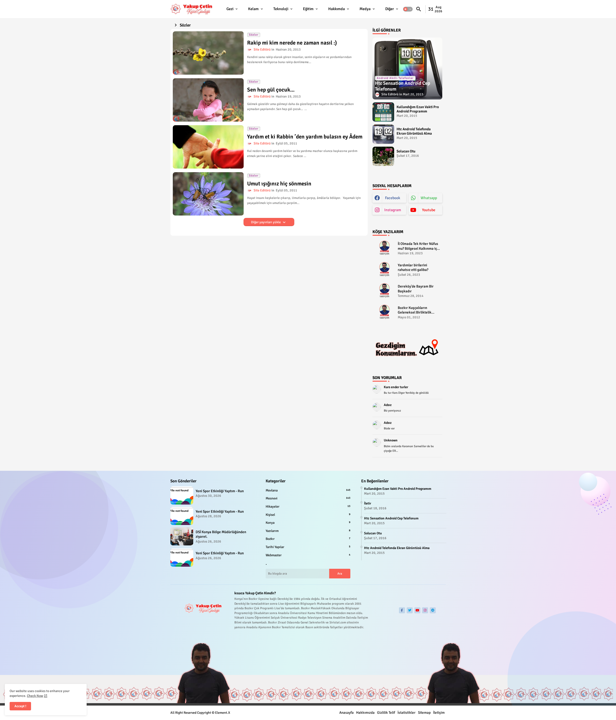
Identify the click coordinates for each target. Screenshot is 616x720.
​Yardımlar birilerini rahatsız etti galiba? (413, 267)
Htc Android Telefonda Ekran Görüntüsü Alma (414, 131)
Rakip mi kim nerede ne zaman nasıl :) (292, 42)
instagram (392, 210)
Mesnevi (308, 498)
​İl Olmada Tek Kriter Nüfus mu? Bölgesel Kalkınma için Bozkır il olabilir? (419, 246)
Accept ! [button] (20, 706)
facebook (392, 198)
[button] (408, 9)
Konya (308, 523)
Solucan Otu (406, 151)
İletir (367, 503)
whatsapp (429, 198)
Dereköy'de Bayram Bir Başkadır (416, 288)
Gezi (229, 9)
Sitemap (424, 712)
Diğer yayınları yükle (266, 222)
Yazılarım (308, 531)
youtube (428, 210)
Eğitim (308, 9)
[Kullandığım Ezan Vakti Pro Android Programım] (383, 112)
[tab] (232, 9)
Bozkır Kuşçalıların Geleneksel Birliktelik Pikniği (414, 310)
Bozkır (308, 539)
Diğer (389, 9)
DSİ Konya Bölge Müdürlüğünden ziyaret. (221, 534)
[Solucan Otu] (383, 156)
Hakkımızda (365, 712)
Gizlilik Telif (386, 712)
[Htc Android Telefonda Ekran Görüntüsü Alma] (383, 134)
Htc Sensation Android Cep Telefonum (391, 518)
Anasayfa (346, 712)
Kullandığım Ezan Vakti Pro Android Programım (418, 109)
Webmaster (308, 555)
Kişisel (308, 515)
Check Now (35, 696)
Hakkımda (336, 9)
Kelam (253, 9)
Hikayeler (308, 506)
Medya (365, 9)
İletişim (439, 712)
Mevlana (308, 490)
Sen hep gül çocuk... (271, 89)
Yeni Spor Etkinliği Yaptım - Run (220, 491)
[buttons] (402, 610)
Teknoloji (280, 9)
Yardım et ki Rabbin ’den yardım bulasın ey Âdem (304, 136)
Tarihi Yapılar (308, 547)
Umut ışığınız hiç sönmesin (279, 183)
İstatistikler (407, 712)
